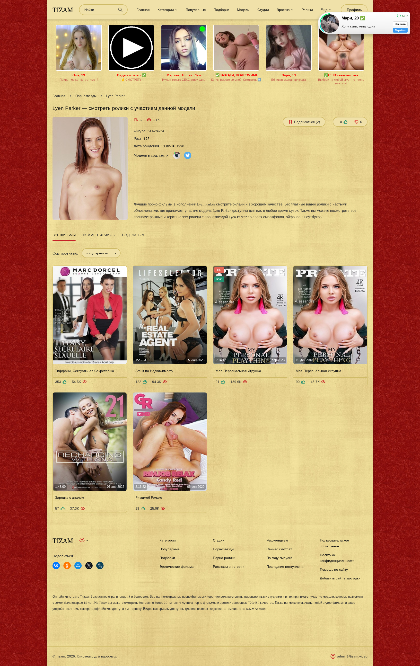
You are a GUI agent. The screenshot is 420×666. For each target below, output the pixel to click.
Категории (167, 540)
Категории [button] (166, 10)
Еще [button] (324, 10)
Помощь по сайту (334, 569)
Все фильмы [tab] (64, 235)
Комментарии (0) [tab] (99, 235)
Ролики (307, 10)
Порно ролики (224, 558)
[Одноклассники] (67, 565)
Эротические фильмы (176, 566)
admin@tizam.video (352, 656)
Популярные (196, 10)
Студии (263, 10)
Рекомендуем (277, 540)
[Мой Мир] (78, 565)
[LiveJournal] (100, 565)
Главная (143, 10)
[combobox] (101, 253)
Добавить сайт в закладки (340, 578)
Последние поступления (286, 566)
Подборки (221, 10)
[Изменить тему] (84, 540)
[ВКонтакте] (56, 565)
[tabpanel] (210, 377)
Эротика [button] (283, 10)
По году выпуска (279, 558)
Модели (243, 10)
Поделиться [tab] (133, 235)
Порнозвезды (85, 96)
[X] (89, 565)
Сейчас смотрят (279, 549)
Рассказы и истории (229, 566)
